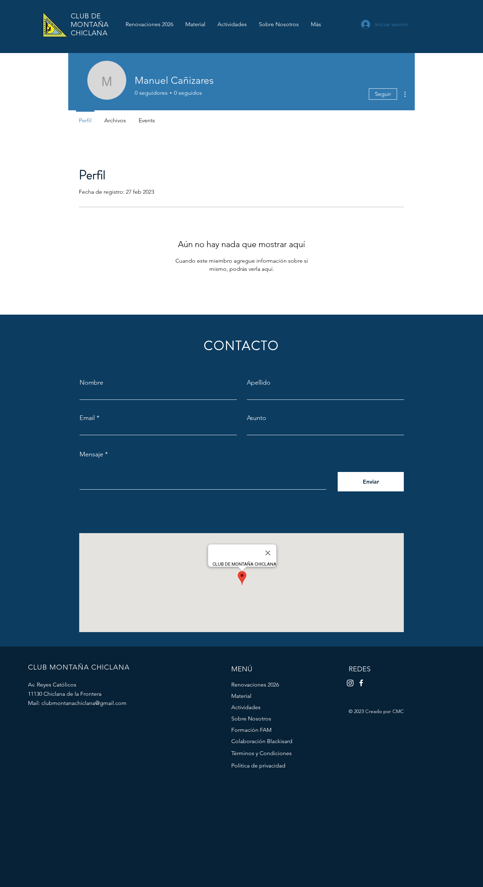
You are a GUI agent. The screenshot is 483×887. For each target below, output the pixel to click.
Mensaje (91, 454)
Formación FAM (251, 729)
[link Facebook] (361, 682)
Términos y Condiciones (261, 753)
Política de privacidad (258, 765)
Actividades (246, 707)
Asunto (256, 418)
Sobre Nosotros (251, 718)
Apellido (258, 382)
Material (241, 696)
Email (87, 418)
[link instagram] (350, 682)
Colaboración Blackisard (261, 741)
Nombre (91, 382)
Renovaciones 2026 (255, 684)
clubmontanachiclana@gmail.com (84, 703)
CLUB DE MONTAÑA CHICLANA (90, 24)
